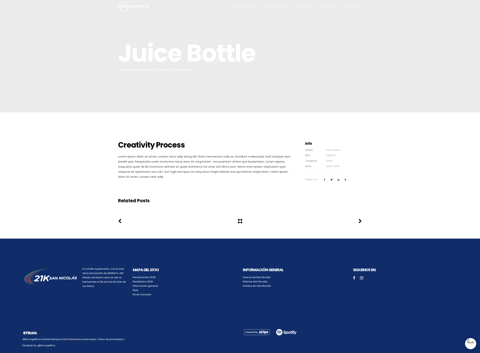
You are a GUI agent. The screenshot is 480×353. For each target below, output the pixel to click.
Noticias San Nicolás (255, 281)
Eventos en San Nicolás (257, 286)
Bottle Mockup (156, 207)
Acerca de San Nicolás (257, 277)
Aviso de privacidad (110, 339)
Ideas (329, 160)
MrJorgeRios (47, 345)
